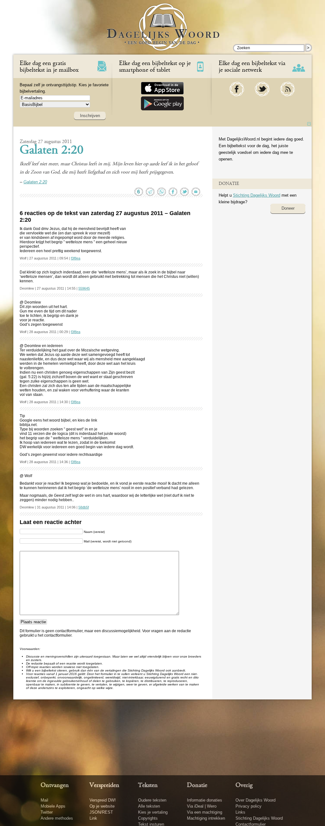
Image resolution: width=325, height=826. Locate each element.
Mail (44, 800)
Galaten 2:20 (51, 150)
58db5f (83, 507)
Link (93, 818)
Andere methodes (57, 818)
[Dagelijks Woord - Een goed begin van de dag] (162, 31)
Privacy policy (248, 806)
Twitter (47, 812)
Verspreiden (104, 785)
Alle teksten (149, 806)
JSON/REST (101, 812)
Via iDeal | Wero (201, 806)
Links (240, 812)
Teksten (148, 785)
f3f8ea (75, 258)
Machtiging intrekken (206, 818)
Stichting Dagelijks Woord (256, 195)
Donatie (197, 785)
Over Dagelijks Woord (255, 800)
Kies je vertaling (153, 812)
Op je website (102, 806)
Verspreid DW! (103, 800)
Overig (244, 785)
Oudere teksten (152, 800)
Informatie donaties (204, 800)
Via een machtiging (204, 812)
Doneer (288, 208)
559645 (84, 288)
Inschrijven (90, 115)
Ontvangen (55, 785)
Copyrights (148, 818)
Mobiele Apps (53, 806)
